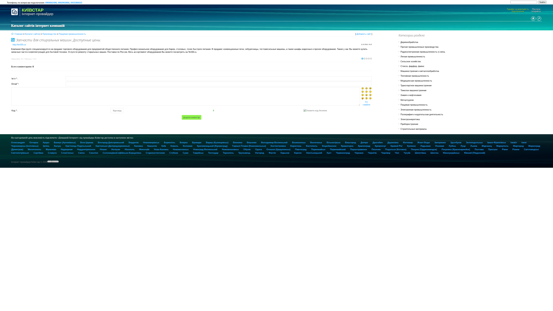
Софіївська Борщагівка (128, 153)
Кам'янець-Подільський (78, 146)
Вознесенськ (299, 142)
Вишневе (251, 142)
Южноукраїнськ (451, 153)
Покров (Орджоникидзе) (424, 149)
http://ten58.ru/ (19, 44)
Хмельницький (314, 153)
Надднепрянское (86, 149)
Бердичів (134, 142)
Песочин (376, 149)
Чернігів (372, 153)
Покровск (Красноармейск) (456, 149)
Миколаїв (144, 149)
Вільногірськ (333, 142)
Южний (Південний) (474, 153)
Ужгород (259, 153)
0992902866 (63, 2)
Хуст (329, 153)
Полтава (479, 149)
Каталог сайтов (32, 34)
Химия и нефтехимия (410, 95)
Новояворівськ (151, 142)
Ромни (515, 149)
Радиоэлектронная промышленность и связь (422, 52)
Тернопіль (228, 153)
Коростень (295, 146)
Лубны (452, 146)
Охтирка (33, 142)
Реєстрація (533, 18)
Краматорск (347, 146)
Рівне (505, 149)
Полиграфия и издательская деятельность (421, 114)
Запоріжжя (440, 142)
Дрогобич (378, 142)
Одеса (258, 149)
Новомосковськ (230, 149)
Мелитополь (34, 149)
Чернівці (385, 153)
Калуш (57, 146)
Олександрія (18, 142)
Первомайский (338, 149)
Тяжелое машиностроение (413, 90)
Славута (52, 153)
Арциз (46, 142)
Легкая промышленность (412, 56)
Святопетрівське (20, 153)
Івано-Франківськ (496, 142)
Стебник (173, 153)
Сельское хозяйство (410, 61)
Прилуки (492, 149)
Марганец (487, 146)
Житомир (408, 142)
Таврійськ (198, 153)
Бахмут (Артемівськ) (65, 142)
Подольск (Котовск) (395, 149)
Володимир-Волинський (274, 142)
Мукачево (51, 149)
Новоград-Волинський (205, 149)
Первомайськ (318, 149)
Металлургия (407, 100)
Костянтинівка (278, 146)
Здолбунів (455, 142)
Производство (49, 34)
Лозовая (439, 146)
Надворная (67, 149)
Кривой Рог (397, 146)
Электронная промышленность (415, 109)
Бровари (196, 142)
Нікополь (130, 149)
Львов (473, 146)
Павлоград (301, 149)
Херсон (298, 153)
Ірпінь (46, 146)
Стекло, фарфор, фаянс (412, 66)
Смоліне (93, 153)
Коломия (187, 146)
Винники (237, 142)
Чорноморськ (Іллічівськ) (24, 146)
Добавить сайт (363, 34)
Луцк (463, 146)
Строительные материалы (413, 129)
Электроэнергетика (410, 119)
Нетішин (115, 149)
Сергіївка (38, 153)
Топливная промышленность (414, 76)
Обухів (247, 149)
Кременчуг (380, 146)
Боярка (184, 142)
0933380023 (76, 2)
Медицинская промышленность (416, 80)
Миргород (518, 146)
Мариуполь (502, 146)
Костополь (311, 146)
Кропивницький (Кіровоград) (212, 146)
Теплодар (213, 153)
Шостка (434, 153)
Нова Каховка (161, 149)
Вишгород (350, 142)
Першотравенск (358, 149)
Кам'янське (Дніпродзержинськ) (113, 146)
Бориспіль (169, 142)
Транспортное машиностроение (416, 85)
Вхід (539, 18)
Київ (163, 146)
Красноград (364, 146)
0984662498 (51, 2)
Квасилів (152, 146)
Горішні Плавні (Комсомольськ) (249, 146)
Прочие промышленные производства (419, 47)
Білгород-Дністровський (111, 142)
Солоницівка (109, 153)
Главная (19, 34)
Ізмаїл (514, 142)
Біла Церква (86, 142)
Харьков (284, 153)
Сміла (81, 153)
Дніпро (364, 142)
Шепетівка (420, 153)
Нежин (103, 149)
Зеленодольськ (474, 142)
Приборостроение (409, 124)
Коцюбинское (329, 146)
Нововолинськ (181, 149)
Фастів (272, 153)
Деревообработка (409, 42)
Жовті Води (423, 142)
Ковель (174, 146)
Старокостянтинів (155, 153)
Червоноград (343, 153)
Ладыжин (425, 146)
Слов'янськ (67, 153)
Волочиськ (316, 142)
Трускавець (244, 153)
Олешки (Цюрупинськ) (278, 149)
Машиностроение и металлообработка (419, 71)
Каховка (138, 146)
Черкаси (359, 153)
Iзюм (524, 142)
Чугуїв (407, 153)
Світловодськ (531, 149)
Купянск (411, 146)
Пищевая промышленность (72, 34)
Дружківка (392, 142)
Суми (185, 153)
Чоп (397, 153)
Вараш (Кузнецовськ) (217, 142)
